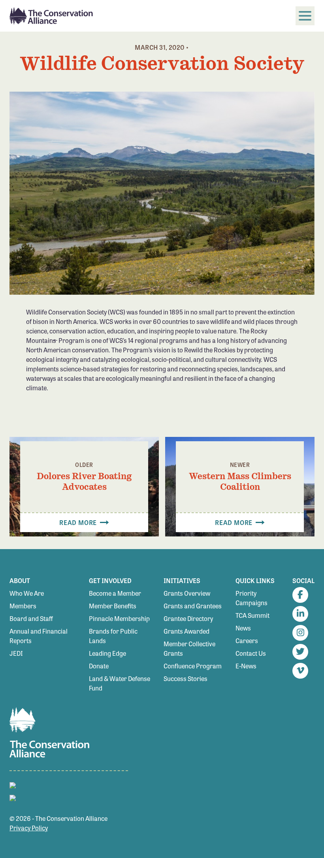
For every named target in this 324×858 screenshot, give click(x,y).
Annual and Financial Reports (38, 636)
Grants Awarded (186, 631)
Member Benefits (112, 605)
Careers (246, 640)
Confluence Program (193, 665)
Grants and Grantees (193, 605)
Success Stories (185, 678)
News (243, 627)
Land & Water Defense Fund (119, 683)
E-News (245, 665)
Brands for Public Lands (113, 636)
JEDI (16, 653)
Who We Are (26, 593)
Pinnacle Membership (119, 618)
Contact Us (250, 653)
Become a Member (115, 593)
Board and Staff (31, 618)
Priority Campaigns (251, 598)
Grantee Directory (188, 618)
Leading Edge (107, 653)
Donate (99, 665)
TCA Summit (252, 615)
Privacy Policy (28, 827)
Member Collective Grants (189, 648)
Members (22, 605)
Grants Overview (187, 593)
